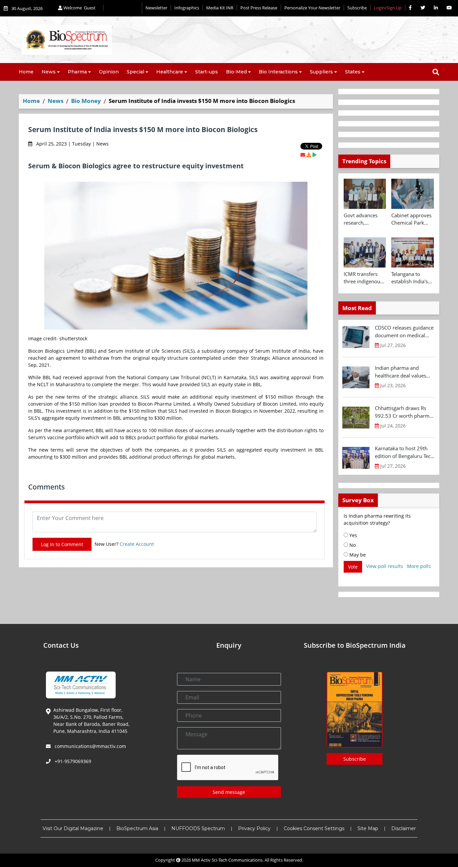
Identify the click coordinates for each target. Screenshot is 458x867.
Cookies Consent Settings (314, 828)
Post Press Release (258, 8)
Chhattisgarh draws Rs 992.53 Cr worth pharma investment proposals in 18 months (403, 412)
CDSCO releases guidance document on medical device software (404, 331)
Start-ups (206, 72)
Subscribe (357, 8)
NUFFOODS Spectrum (198, 828)
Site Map (367, 828)
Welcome (79, 8)
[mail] (302, 155)
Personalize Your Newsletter (312, 8)
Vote (353, 567)
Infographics (186, 8)
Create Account (137, 544)
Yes (352, 535)
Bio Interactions (278, 72)
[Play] (314, 155)
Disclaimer (403, 828)
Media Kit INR (219, 8)
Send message (229, 792)
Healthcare (169, 72)
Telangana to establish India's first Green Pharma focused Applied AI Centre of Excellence (411, 278)
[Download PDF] (308, 155)
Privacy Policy (254, 828)
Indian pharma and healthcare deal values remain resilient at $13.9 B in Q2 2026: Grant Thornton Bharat (403, 371)
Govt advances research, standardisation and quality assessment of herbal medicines (363, 219)
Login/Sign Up (388, 8)
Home (26, 72)
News (49, 72)
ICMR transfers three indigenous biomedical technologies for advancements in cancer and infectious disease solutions (364, 278)
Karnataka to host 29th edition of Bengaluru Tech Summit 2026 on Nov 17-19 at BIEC (404, 452)
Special (135, 72)
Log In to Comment (62, 544)
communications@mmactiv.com (89, 746)
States (352, 72)
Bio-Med (236, 72)
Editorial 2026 (122, 8)
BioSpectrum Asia (137, 828)
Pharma (77, 72)
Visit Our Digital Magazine (73, 828)
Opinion (109, 72)
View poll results (384, 566)
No (352, 545)
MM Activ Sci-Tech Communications (227, 860)
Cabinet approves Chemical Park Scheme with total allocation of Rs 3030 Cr (412, 219)
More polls (419, 566)
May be (357, 555)
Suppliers (321, 72)
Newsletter (156, 8)
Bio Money (86, 101)
